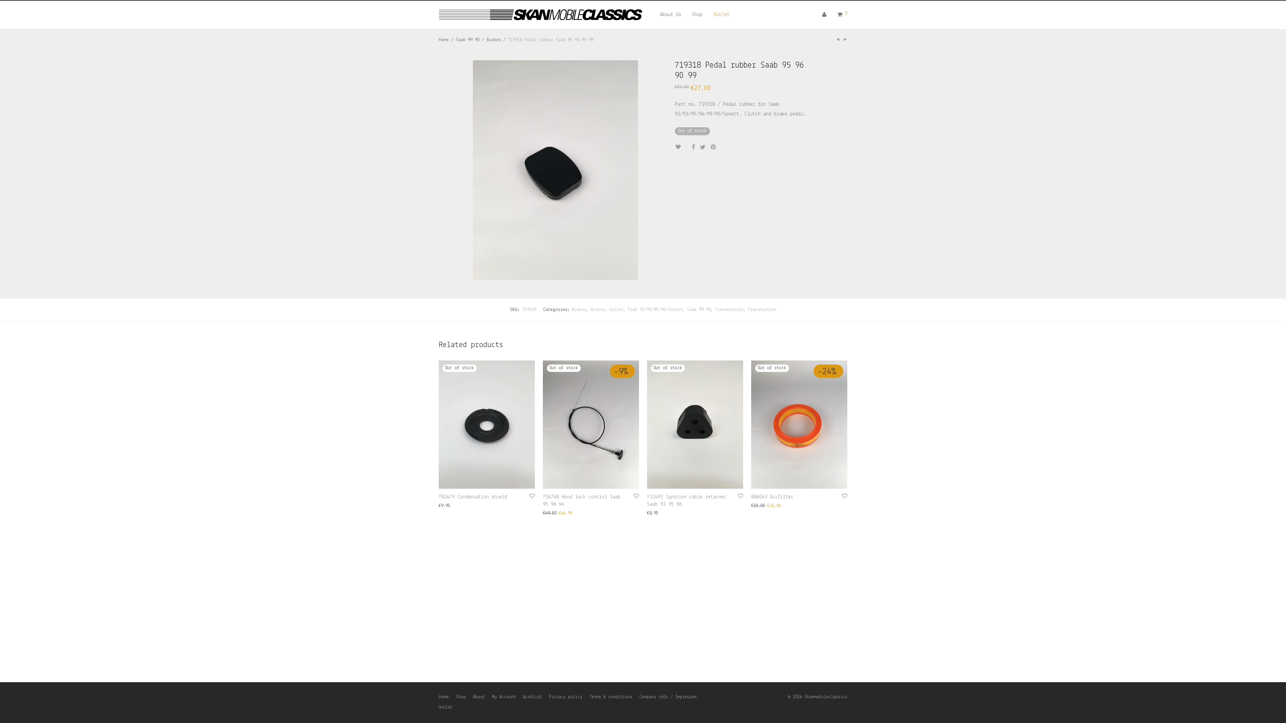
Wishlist (532, 697)
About (479, 697)
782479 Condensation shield (473, 497)
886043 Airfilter (772, 497)
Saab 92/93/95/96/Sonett (655, 309)
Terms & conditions (610, 697)
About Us (670, 14)
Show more (446, 505)
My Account (504, 697)
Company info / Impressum (667, 697)
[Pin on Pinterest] (714, 147)
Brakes (494, 40)
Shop (697, 14)
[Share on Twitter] (703, 147)
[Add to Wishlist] (681, 147)
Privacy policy (565, 697)
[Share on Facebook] (693, 147)
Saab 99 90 (468, 40)
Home (444, 40)
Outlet (721, 14)
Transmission (729, 309)
